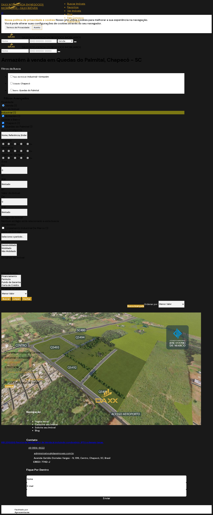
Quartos (6, 140)
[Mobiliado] (9, 248)
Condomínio (8, 224)
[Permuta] (11, 279)
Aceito (37, 27)
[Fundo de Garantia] (11, 282)
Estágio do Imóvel (12, 217)
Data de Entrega (11, 231)
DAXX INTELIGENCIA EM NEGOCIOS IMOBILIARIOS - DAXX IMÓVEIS (22, 6)
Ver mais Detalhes (35, 379)
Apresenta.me (23, 507)
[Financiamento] (11, 276)
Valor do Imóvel (10, 193)
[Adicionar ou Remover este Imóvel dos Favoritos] (3, 434)
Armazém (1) (12, 116)
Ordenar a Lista (10, 288)
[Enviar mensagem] (75, 41)
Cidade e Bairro (10, 119)
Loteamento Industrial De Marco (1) (26, 228)
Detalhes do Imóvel (12, 257)
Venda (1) (11, 105)
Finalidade (7, 102)
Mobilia (5, 242)
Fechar (26, 299)
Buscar (6, 299)
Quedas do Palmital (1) (18, 126)
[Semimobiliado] (9, 245)
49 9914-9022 (36, 447)
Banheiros (7, 147)
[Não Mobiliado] (9, 251)
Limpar (16, 299)
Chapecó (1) (12, 123)
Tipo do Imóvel (10, 109)
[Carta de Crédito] (11, 285)
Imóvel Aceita (9, 273)
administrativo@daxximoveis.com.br (54, 453)
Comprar (9, 386)
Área (4, 161)
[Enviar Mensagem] (59, 51)
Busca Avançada (135, 306)
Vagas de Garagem (12, 154)
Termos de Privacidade (17, 27)
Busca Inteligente (11, 130)
